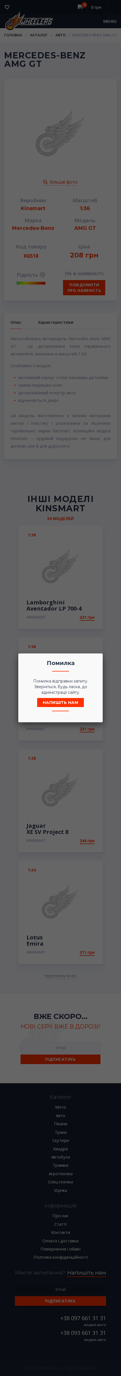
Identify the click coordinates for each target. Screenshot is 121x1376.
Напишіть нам (60, 702)
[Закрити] (97, 659)
